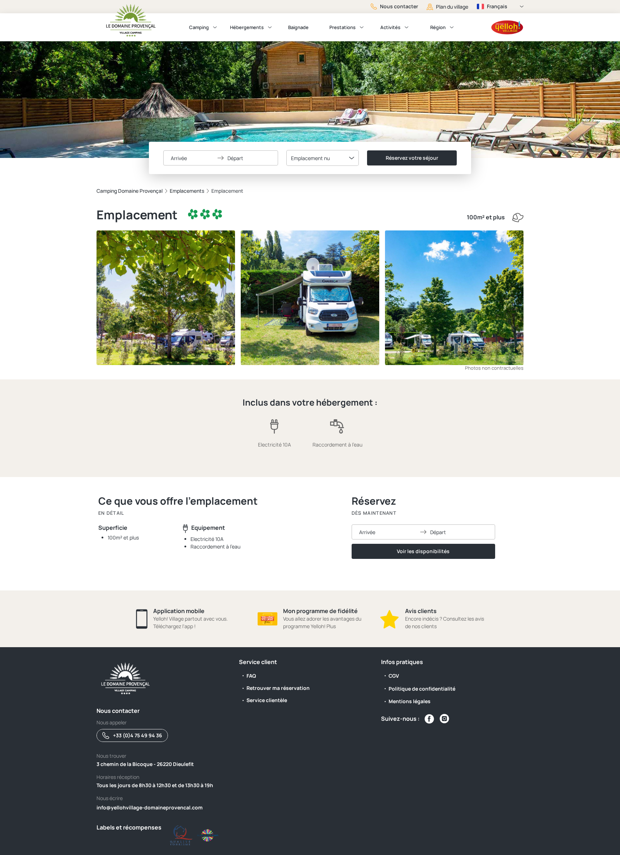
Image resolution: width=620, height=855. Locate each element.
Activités (390, 27)
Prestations (342, 27)
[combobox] (322, 157)
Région (438, 27)
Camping (199, 27)
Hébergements (247, 27)
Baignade (298, 27)
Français (497, 6)
